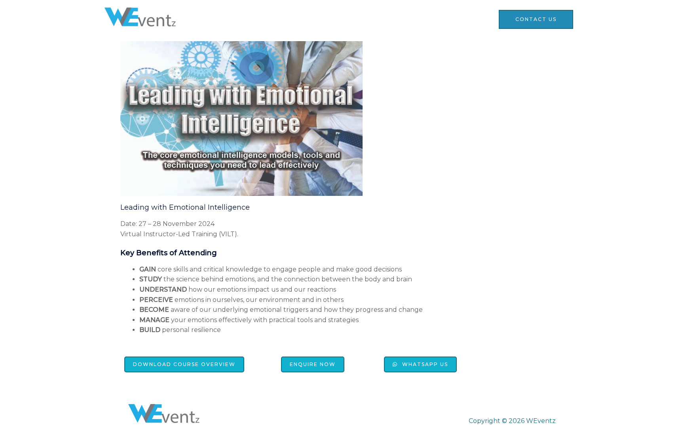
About (345, 19)
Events (379, 19)
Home (313, 19)
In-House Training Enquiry (444, 19)
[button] (184, 364)
